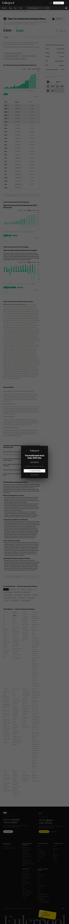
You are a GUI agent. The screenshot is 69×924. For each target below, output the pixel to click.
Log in (51, 2)
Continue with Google (35, 470)
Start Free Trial (57, 2)
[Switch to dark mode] (66, 3)
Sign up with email (34, 474)
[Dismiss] (46, 448)
